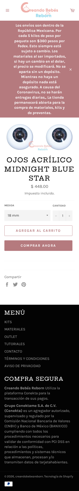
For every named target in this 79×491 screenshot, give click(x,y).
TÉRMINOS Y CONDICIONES (26, 358)
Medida (9, 205)
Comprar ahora (38, 245)
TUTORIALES (14, 344)
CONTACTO (13, 351)
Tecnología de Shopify (58, 476)
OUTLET (10, 336)
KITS (8, 322)
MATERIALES (14, 329)
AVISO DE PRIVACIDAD (22, 366)
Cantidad (59, 205)
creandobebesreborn (29, 476)
